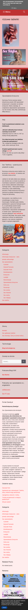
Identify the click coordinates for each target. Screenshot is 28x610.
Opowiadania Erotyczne (11, 282)
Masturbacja (7, 280)
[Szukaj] (24, 361)
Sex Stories (5, 374)
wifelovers (6, 390)
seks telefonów (18, 213)
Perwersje (6, 287)
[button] (24, 12)
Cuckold (6, 264)
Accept (4, 607)
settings (19, 604)
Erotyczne (6, 274)
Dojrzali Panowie (8, 267)
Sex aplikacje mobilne (8, 333)
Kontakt (4, 330)
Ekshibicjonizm (8, 272)
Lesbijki (6, 277)
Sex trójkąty (7, 297)
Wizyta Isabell (6, 502)
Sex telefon (5, 300)
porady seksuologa (8, 259)
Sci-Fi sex (6, 394)
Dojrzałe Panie (8, 269)
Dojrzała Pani (6, 488)
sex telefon (11, 173)
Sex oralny (7, 295)
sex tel (9, 151)
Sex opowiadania (7, 262)
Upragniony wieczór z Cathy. (10, 495)
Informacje (5, 254)
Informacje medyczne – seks (10, 257)
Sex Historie (7, 292)
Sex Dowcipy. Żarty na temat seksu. (13, 335)
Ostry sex (6, 285)
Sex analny (7, 290)
